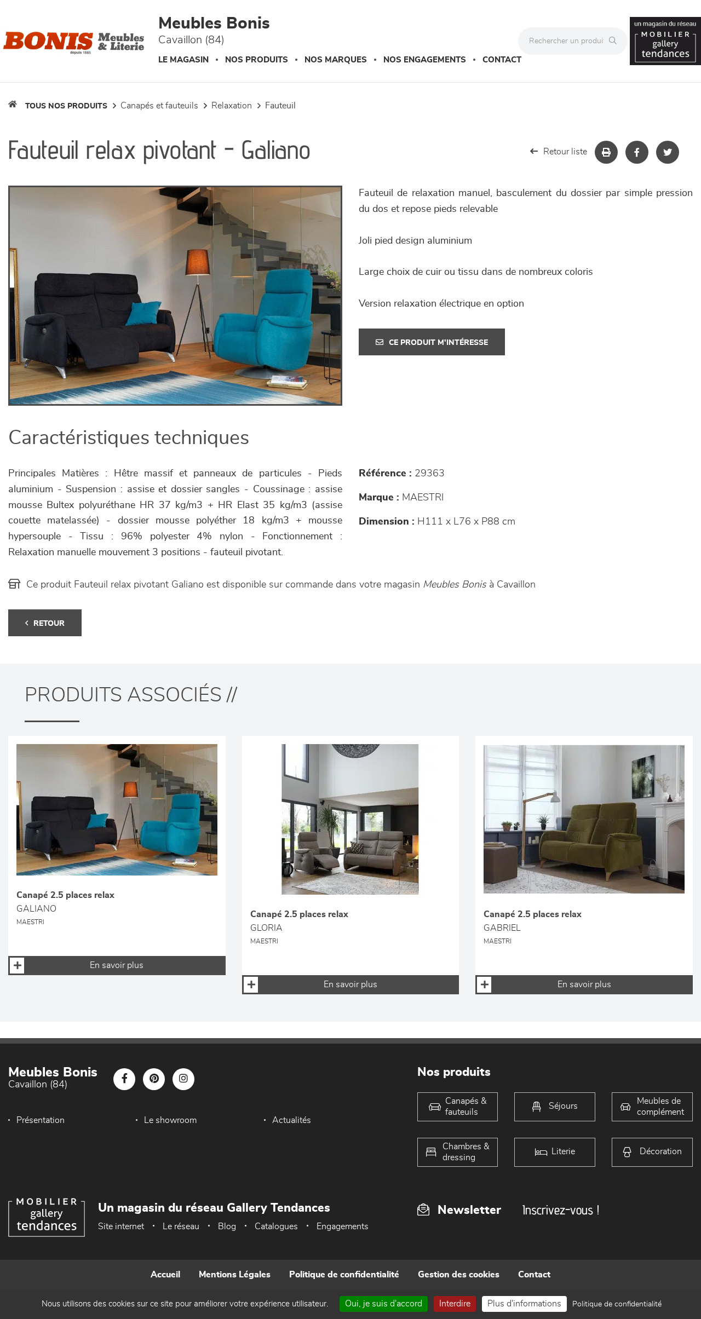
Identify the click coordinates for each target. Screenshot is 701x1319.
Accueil (165, 1274)
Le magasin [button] (183, 60)
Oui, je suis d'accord (383, 1303)
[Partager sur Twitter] (667, 152)
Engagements (343, 1226)
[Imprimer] (606, 152)
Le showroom (170, 1120)
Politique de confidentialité (344, 1274)
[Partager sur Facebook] (636, 152)
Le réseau (181, 1226)
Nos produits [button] (256, 60)
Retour (49, 623)
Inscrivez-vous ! (560, 1210)
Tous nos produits (66, 106)
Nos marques (335, 60)
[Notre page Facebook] (124, 1079)
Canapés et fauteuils (159, 105)
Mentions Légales (235, 1274)
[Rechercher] (616, 41)
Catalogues (276, 1226)
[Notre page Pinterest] (154, 1079)
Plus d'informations (524, 1303)
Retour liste (565, 151)
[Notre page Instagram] (183, 1079)
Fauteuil (280, 105)
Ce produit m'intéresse (438, 343)
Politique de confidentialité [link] (617, 1304)
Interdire (454, 1303)
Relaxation (231, 105)
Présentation (40, 1120)
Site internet (121, 1226)
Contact (501, 60)
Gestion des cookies (458, 1274)
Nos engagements (424, 60)
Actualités (291, 1120)
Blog (227, 1226)
